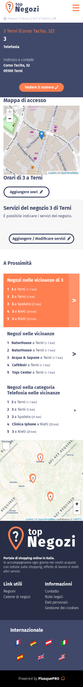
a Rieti (19, 311)
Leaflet (52, 172)
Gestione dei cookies (62, 608)
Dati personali (56, 602)
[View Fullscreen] (6, 446)
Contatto (52, 591)
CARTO (77, 519)
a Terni (19, 289)
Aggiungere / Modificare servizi (39, 238)
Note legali (54, 597)
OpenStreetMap (69, 172)
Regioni (9, 591)
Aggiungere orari (24, 192)
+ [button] (9, 112)
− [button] (9, 119)
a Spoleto (22, 304)
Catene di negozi (16, 597)
